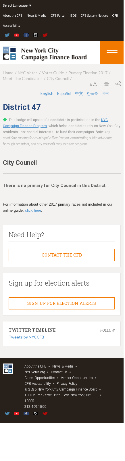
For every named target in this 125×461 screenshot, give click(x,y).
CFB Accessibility (37, 384)
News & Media (37, 15)
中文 (79, 93)
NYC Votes (28, 72)
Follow (107, 330)
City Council (58, 78)
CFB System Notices (94, 15)
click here (33, 210)
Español (64, 93)
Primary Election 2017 (87, 72)
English (47, 93)
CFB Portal (58, 15)
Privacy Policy (67, 384)
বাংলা (106, 93)
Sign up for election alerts (61, 303)
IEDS (73, 15)
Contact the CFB (62, 255)
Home (8, 72)
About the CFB (12, 15)
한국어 (93, 93)
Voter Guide (53, 72)
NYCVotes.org (34, 372)
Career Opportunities (39, 378)
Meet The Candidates (23, 78)
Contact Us (59, 372)
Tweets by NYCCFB (26, 336)
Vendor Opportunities (77, 378)
